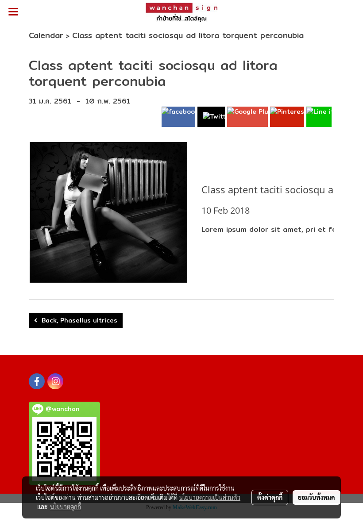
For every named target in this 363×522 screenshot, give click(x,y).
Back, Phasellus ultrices (77, 320)
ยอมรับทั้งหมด (316, 497)
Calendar (46, 35)
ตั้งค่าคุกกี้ (269, 497)
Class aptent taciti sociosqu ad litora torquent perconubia (188, 35)
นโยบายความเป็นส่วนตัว (209, 497)
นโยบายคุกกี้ (65, 506)
